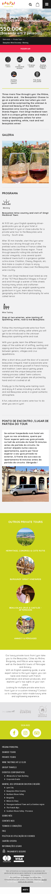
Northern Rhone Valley (15, 794)
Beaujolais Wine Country (16, 791)
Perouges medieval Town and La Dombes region (25, 804)
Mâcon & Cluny (12, 801)
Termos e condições (12, 826)
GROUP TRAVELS (9, 767)
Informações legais (12, 846)
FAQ (4, 831)
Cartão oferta (9, 841)
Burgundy (10, 798)
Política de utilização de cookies (18, 836)
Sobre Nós (7, 816)
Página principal (10, 747)
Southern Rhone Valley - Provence (19, 811)
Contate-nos (8, 821)
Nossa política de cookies (32, 880)
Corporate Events (13, 779)
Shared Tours (9, 752)
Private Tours (9, 757)
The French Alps (12, 808)
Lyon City (9, 788)
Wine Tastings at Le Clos (14, 762)
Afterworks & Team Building (17, 776)
